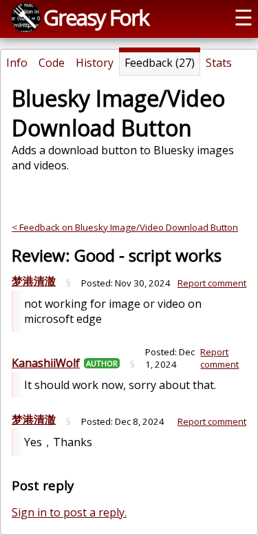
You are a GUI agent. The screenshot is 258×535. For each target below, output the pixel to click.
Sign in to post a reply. (69, 512)
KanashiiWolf (46, 362)
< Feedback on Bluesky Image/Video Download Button (125, 227)
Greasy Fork (96, 17)
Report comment (212, 283)
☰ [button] (243, 17)
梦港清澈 (34, 281)
